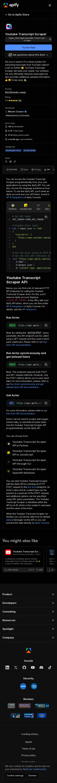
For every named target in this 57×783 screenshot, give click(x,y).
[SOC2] (34, 686)
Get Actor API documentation (20, 413)
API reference (29, 309)
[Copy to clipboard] (46, 217)
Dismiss (32, 775)
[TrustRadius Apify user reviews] (29, 715)
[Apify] (11, 5)
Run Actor (32, 487)
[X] (15, 667)
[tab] (12, 169)
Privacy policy (28, 755)
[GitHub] (24, 667)
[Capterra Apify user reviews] (41, 705)
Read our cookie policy (35, 769)
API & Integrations (15, 197)
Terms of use (28, 748)
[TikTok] (49, 667)
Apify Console (42, 523)
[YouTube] (32, 667)
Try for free (28, 47)
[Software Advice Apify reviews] (25, 705)
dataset (10, 520)
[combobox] (28, 55)
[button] (28, 594)
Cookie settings (15, 775)
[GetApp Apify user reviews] (11, 705)
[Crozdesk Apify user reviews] (42, 715)
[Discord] (41, 667)
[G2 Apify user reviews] (15, 715)
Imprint (28, 742)
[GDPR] (23, 686)
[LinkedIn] (7, 667)
